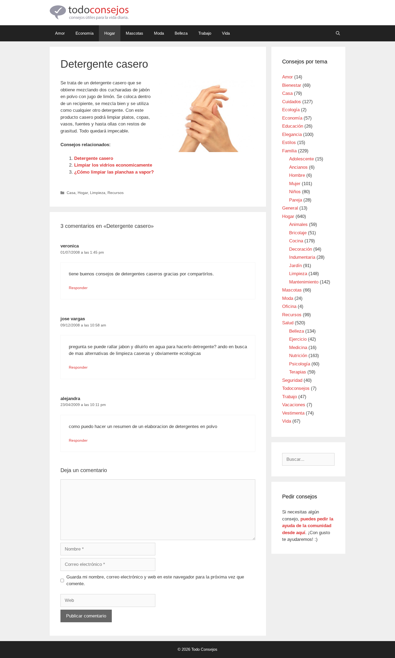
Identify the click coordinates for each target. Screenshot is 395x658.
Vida (226, 33)
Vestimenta (293, 413)
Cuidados (291, 101)
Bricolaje (298, 232)
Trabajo (204, 33)
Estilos (289, 142)
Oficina (289, 306)
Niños (295, 191)
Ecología (291, 109)
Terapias (297, 372)
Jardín (295, 265)
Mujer (294, 183)
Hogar (109, 33)
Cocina (296, 240)
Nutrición (298, 355)
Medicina (298, 347)
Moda (159, 33)
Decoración (300, 249)
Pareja (295, 200)
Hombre (297, 175)
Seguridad (292, 380)
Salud (287, 322)
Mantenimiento (303, 282)
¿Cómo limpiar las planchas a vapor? (114, 172)
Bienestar (291, 85)
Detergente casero (93, 158)
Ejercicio (298, 339)
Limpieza (97, 192)
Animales (298, 224)
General (290, 208)
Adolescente (301, 158)
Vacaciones (293, 404)
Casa (71, 192)
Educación (292, 126)
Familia (289, 150)
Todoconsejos (296, 388)
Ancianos (298, 167)
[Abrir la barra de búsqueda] (338, 33)
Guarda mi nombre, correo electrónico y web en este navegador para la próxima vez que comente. (155, 580)
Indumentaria (302, 257)
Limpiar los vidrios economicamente (113, 165)
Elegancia (292, 134)
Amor (60, 33)
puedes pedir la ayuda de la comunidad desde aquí (307, 525)
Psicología (299, 363)
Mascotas (134, 33)
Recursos (115, 192)
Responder (78, 288)
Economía (85, 33)
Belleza (181, 33)
